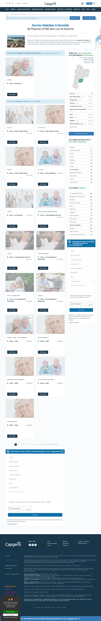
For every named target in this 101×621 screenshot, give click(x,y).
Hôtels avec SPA (29, 589)
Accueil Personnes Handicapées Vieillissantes (81, 560)
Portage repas (78, 575)
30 (46, 444)
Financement (60, 595)
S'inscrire (89, 3)
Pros (88, 9)
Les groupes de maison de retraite (58, 561)
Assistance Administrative (38, 578)
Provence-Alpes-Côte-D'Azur (81, 234)
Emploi (93, 9)
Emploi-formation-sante (31, 600)
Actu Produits (73, 555)
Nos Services (28, 596)
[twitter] (9, 3)
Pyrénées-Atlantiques (81, 172)
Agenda (12, 9)
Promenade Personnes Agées (77, 579)
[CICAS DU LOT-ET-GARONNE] (50, 366)
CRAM (26, 570)
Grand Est (81, 212)
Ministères (30, 568)
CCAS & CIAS (44, 574)
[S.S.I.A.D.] (20, 114)
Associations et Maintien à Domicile (72, 578)
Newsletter (26, 3)
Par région (27, 565)
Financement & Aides (30, 562)
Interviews (38, 555)
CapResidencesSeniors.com (52, 599)
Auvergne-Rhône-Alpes (81, 193)
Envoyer (35, 515)
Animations (82, 561)
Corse (81, 206)
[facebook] (7, 3)
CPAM (30, 570)
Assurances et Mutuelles (52, 570)
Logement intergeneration (73, 586)
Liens (83, 9)
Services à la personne (64, 9)
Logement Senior (50, 9)
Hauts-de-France (81, 215)
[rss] (12, 3)
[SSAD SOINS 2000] (50, 240)
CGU (48, 541)
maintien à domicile (83, 40)
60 (54, 444)
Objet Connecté (80, 596)
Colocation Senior (60, 586)
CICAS (56, 574)
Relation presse (82, 543)
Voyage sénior (55, 589)
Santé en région (38, 568)
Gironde (81, 163)
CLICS (42, 570)
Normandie (81, 222)
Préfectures (80, 568)
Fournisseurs (27, 595)
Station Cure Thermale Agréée (69, 589)
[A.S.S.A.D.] (50, 156)
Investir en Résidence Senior (50, 565)
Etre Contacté (89, 18)
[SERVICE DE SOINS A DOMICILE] (20, 366)
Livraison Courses (68, 575)
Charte (49, 545)
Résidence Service (37, 9)
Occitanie (81, 228)
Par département (36, 565)
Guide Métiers (44, 592)
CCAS (34, 570)
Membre (83, 3)
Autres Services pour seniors (42, 583)
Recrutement (36, 595)
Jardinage (53, 582)
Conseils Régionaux (54, 568)
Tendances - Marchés (38, 596)
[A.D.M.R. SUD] (50, 114)
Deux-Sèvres (81, 176)
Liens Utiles (8, 568)
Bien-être (77, 9)
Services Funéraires (58, 583)
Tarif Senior (37, 589)
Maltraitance (84, 570)
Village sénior (39, 586)
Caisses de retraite (65, 570)
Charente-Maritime (81, 150)
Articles (32, 555)
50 (51, 444)
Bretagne (81, 199)
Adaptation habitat (87, 586)
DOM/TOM (81, 209)
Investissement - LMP (71, 595)
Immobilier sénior (49, 586)
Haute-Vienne (81, 182)
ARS (25, 568)
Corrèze (81, 153)
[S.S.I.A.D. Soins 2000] (20, 282)
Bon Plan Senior (28, 557)
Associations (75, 570)
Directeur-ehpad (65, 599)
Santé (35, 557)
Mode (43, 589)
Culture (48, 557)
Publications (41, 557)
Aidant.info (42, 600)
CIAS (38, 570)
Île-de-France (81, 218)
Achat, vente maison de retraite (66, 596)
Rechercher (75, 18)
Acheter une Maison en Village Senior (70, 565)
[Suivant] (57, 444)
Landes (81, 166)
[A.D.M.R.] (20, 66)
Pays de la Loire (81, 231)
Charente (81, 147)
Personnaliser (11, 615)
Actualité (8, 555)
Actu (7, 9)
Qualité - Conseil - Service (48, 595)
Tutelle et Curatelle (29, 571)
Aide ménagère (46, 575)
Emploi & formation (11, 592)
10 (40, 444)
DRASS (86, 568)
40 (49, 444)
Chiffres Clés (48, 562)
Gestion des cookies (61, 607)
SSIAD (53, 576)
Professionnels (9, 595)
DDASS (91, 568)
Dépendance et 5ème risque (50, 555)
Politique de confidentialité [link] (10, 617)
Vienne (81, 179)
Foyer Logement (63, 560)
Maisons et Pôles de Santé (61, 600)
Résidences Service (11, 565)
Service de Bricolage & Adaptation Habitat (69, 582)
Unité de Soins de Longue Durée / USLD (35, 561)
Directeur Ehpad (65, 562)
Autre (72, 562)
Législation (40, 562)
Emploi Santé (28, 592)
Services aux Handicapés (42, 576)
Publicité (65, 545)
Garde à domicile (57, 575)
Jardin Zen (82, 589)
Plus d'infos (12, 94)
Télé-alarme (87, 582)
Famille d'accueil (74, 561)
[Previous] (12, 444)
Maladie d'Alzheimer (42, 560)
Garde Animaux (44, 582)
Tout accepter (10, 611)
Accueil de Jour (53, 560)
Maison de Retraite (29, 560)
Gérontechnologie (51, 596)
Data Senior (54, 557)
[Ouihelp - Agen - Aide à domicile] (20, 324)
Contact (18, 3)
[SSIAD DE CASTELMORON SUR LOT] (50, 198)
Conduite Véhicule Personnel (60, 579)
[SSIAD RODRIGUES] (50, 324)
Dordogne (81, 160)
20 (43, 444)
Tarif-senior (49, 600)
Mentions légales (52, 543)
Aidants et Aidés (64, 555)
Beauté (48, 589)
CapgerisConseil (38, 599)
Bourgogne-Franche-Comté (81, 196)
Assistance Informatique (54, 578)
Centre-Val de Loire (81, 203)
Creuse (81, 157)
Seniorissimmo (28, 599)
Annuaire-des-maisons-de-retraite (81, 599)
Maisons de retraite (23, 9)
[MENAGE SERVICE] (20, 408)
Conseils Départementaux (68, 568)
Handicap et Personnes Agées (87, 555)
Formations (36, 592)
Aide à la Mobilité (45, 579)
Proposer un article (83, 541)
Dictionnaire (56, 562)
